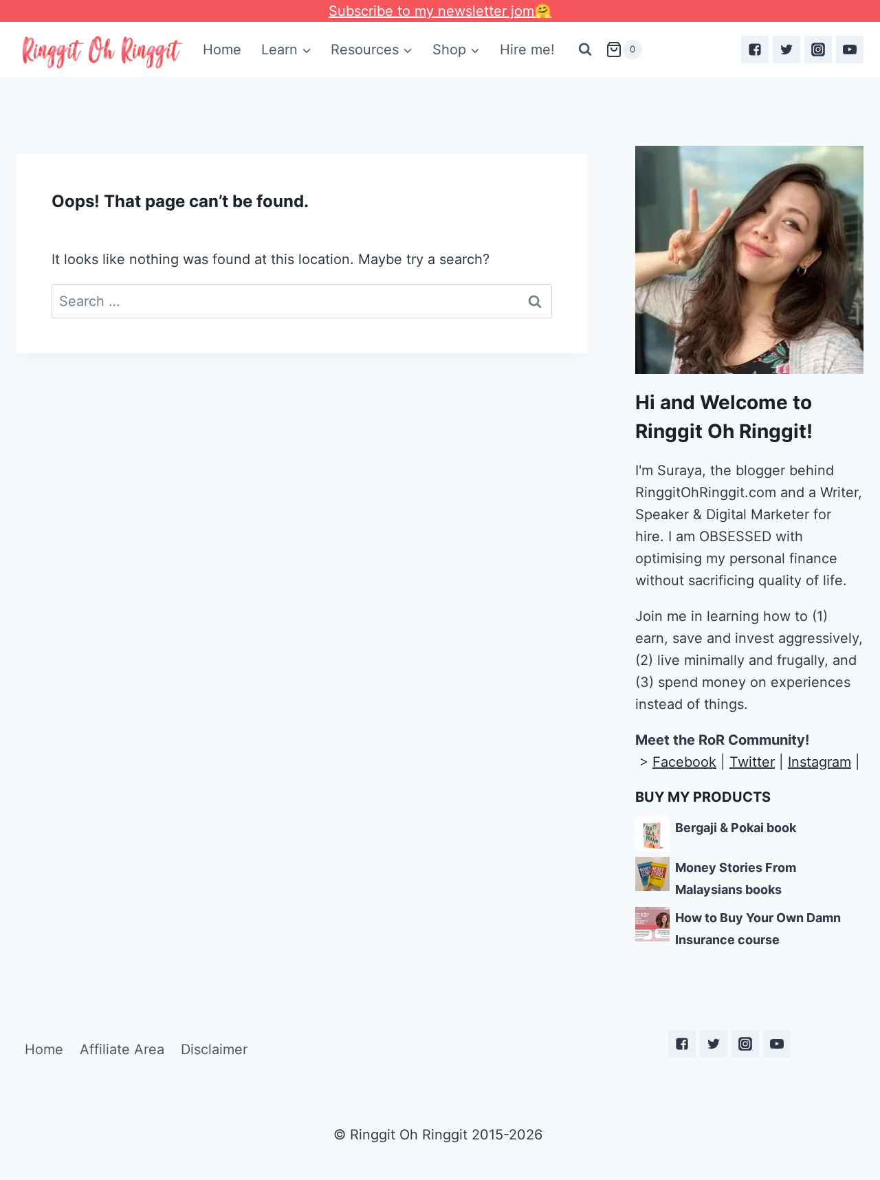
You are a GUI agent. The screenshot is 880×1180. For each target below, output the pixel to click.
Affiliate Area (122, 1049)
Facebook (684, 762)
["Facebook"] (755, 49)
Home (222, 49)
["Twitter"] (786, 49)
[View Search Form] (585, 49)
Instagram (819, 762)
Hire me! (527, 49)
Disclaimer (214, 1049)
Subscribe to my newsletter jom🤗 (440, 11)
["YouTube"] (850, 49)
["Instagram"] (818, 49)
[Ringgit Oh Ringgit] (101, 52)
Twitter (752, 762)
